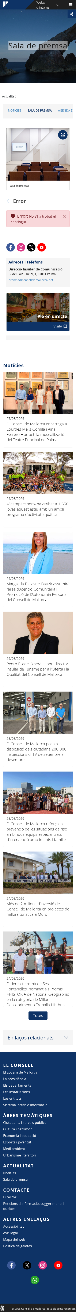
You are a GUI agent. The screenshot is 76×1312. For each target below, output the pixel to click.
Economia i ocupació (19, 1135)
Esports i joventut (17, 1142)
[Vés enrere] (9, 201)
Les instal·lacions (16, 1092)
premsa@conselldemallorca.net (30, 280)
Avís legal (10, 1233)
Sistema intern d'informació (25, 1105)
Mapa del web (14, 1239)
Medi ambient (14, 1148)
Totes (38, 1015)
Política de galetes (17, 1246)
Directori (10, 1197)
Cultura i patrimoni (18, 1129)
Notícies (14, 110)
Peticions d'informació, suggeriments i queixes (33, 1206)
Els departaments (17, 1085)
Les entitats (12, 1098)
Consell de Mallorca (2, 1308)
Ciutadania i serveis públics (24, 1122)
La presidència (14, 1078)
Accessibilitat (13, 1226)
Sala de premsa (40, 110)
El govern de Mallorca (20, 1072)
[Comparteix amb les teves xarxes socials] (72, 14)
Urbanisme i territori (19, 1155)
